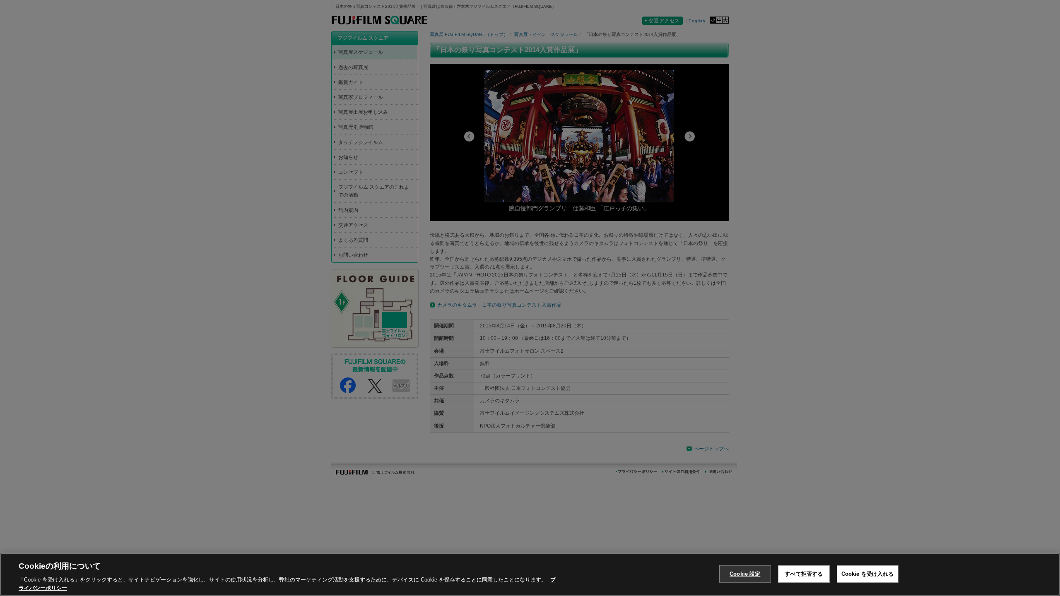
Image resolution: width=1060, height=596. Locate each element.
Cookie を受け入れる (867, 574)
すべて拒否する (804, 574)
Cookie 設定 (745, 574)
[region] (530, 574)
